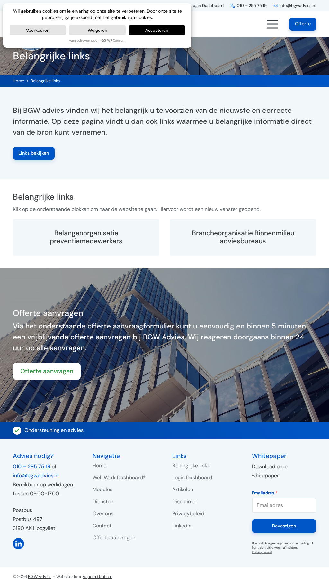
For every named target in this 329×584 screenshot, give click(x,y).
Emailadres (264, 493)
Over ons (103, 513)
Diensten (103, 501)
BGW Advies (39, 576)
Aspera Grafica (97, 576)
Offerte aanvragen (114, 537)
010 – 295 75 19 (31, 466)
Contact (102, 525)
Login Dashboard (192, 477)
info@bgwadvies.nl (35, 475)
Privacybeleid (188, 513)
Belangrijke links (45, 81)
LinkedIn (181, 525)
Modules (102, 489)
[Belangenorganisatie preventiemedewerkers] (86, 237)
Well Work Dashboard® (119, 477)
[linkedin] (45, 543)
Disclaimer (184, 501)
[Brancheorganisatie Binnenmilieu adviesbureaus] (243, 237)
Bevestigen (284, 526)
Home (18, 81)
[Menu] (272, 24)
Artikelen (182, 489)
